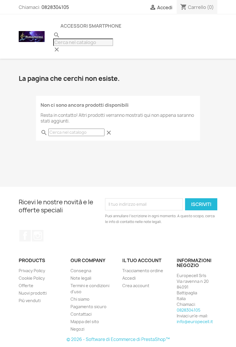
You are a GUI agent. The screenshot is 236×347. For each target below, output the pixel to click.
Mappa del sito (85, 321)
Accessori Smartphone (90, 26)
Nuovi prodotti (33, 293)
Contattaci (81, 314)
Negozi (77, 329)
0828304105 (55, 7)
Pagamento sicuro (88, 306)
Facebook (25, 235)
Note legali (81, 278)
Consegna (81, 270)
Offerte (26, 285)
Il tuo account (141, 260)
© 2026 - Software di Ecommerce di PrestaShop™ (118, 339)
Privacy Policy (32, 270)
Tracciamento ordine (142, 270)
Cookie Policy (32, 278)
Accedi (129, 278)
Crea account (135, 285)
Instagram (37, 235)
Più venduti (30, 300)
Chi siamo (80, 299)
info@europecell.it (195, 321)
